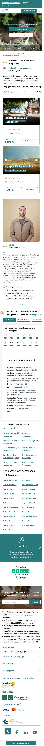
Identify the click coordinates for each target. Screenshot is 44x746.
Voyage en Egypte (29, 489)
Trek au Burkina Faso (30, 485)
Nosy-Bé (24, 384)
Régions (7, 48)
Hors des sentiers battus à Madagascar (11, 456)
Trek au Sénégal (9, 516)
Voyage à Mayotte (29, 503)
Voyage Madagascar (24, 53)
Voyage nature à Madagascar (28, 463)
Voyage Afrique (12, 53)
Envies (32, 48)
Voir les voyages (21, 35)
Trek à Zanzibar (28, 525)
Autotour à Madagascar (26, 434)
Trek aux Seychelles (29, 516)
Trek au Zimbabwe (10, 530)
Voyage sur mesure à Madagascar (11, 441)
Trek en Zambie (8, 525)
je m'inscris (34, 602)
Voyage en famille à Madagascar (10, 463)
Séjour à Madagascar (30, 440)
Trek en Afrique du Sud (11, 480)
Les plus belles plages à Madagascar (11, 449)
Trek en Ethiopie (9, 494)
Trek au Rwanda (28, 512)
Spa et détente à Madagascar (28, 449)
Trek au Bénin (27, 480)
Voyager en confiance (11, 3)
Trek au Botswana (9, 485)
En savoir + (21, 304)
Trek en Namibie (28, 507)
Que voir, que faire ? (24, 320)
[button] (6, 10)
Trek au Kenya (8, 498)
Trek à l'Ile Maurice (29, 494)
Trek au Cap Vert (9, 489)
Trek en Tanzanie (9, 521)
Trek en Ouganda (9, 512)
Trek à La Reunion (29, 498)
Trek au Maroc (8, 503)
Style (20, 48)
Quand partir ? (9, 320)
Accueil (5, 53)
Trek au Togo (27, 521)
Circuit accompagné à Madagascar (11, 434)
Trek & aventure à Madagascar (29, 456)
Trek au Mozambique (11, 507)
